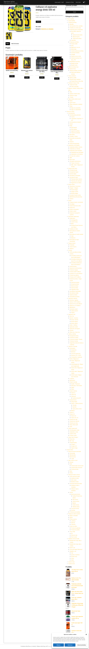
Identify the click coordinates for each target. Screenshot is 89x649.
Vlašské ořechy (76, 506)
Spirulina (74, 407)
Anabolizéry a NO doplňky (74, 145)
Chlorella (74, 405)
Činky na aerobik (74, 86)
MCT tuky (72, 441)
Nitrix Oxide (72, 159)
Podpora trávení (71, 243)
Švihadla (73, 54)
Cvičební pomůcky (72, 22)
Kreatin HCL (72, 207)
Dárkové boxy (73, 68)
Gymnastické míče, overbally (76, 26)
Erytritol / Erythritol (75, 554)
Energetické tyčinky (74, 335)
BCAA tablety (74, 129)
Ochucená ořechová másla (76, 483)
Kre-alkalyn (72, 204)
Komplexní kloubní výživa (75, 195)
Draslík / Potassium (75, 384)
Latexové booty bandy (77, 35)
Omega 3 (73, 444)
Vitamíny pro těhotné (74, 421)
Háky (71, 92)
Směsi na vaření (73, 526)
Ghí (72, 533)
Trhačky (71, 97)
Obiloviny (73, 522)
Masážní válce (74, 65)
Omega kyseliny (73, 442)
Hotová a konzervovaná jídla (74, 451)
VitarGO (72, 312)
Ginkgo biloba (74, 401)
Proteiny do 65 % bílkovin (75, 277)
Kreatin (69, 200)
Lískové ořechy (76, 501)
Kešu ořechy (75, 499)
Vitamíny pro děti (73, 419)
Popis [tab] (7, 43)
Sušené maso (71, 562)
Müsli (71, 471)
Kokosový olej (74, 535)
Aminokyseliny (71, 113)
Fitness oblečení (72, 76)
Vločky (71, 472)
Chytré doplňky (71, 20)
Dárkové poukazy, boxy (73, 67)
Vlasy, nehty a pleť (74, 424)
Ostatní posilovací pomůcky (77, 51)
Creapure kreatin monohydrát (76, 202)
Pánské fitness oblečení (75, 79)
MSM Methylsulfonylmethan (76, 197)
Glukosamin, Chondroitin (75, 186)
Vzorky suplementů (72, 428)
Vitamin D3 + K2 (74, 417)
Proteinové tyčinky (74, 341)
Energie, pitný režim (72, 168)
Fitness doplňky (70, 19)
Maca (72, 223)
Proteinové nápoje (74, 270)
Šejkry (71, 106)
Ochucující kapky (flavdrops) (76, 549)
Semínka (73, 510)
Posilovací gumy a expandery (76, 29)
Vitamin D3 (72, 414)
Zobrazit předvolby (81, 645)
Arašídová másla (75, 478)
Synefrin (71, 330)
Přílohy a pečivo (73, 519)
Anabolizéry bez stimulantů (77, 152)
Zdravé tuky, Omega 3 (73, 437)
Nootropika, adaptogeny (73, 216)
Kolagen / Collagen (74, 188)
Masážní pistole (74, 63)
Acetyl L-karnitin (74, 319)
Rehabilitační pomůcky (75, 61)
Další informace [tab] (15, 43)
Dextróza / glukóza (74, 300)
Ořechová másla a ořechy (74, 474)
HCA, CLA (72, 316)
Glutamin (72, 141)
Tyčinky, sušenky (72, 334)
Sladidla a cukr (73, 551)
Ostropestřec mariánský (76, 357)
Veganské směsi (75, 289)
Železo (72, 389)
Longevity (72, 378)
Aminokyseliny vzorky (74, 430)
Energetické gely (73, 170)
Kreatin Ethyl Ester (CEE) (75, 205)
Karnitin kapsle (74, 321)
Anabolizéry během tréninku (76, 147)
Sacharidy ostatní (74, 309)
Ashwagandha (74, 220)
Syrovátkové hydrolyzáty (75, 291)
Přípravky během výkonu (76, 179)
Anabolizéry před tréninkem (76, 150)
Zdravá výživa (70, 2)
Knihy (72, 45)
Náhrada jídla (73, 455)
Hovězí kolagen (74, 189)
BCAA (71, 125)
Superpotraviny (73, 400)
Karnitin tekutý (74, 323)
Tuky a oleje (72, 531)
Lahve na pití (72, 102)
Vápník (72, 387)
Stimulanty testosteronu (75, 161)
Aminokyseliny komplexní (75, 122)
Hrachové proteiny (75, 282)
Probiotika (72, 245)
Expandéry (73, 40)
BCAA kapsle (74, 127)
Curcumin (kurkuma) (75, 353)
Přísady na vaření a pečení (74, 513)
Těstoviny (73, 524)
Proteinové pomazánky (75, 512)
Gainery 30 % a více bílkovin (76, 303)
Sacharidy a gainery (72, 298)
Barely (71, 100)
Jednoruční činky (73, 84)
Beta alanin (72, 134)
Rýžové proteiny (74, 286)
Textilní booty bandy (77, 38)
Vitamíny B (73, 396)
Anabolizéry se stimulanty (47, 29)
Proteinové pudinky (75, 529)
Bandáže (72, 24)
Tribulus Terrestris (75, 163)
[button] (86, 634)
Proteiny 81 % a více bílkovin (76, 273)
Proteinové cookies (74, 337)
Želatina (71, 198)
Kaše (71, 464)
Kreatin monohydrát (74, 209)
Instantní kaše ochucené (76, 467)
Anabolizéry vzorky (74, 432)
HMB (71, 157)
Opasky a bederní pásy (75, 93)
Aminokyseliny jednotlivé (75, 115)
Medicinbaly (73, 49)
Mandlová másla (74, 481)
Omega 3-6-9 (74, 446)
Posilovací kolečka (75, 52)
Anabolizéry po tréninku (75, 148)
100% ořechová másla (75, 476)
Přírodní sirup (74, 556)
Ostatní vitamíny (73, 391)
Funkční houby (74, 222)
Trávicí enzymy (73, 246)
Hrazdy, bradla (74, 43)
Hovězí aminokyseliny (74, 143)
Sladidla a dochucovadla (73, 538)
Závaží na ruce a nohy (76, 56)
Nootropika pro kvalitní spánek (76, 234)
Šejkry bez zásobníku (76, 108)
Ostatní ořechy (76, 505)
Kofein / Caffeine (73, 325)
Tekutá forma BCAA (75, 132)
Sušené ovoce (71, 563)
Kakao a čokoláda (74, 515)
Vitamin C (72, 412)
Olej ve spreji (74, 537)
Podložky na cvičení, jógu (75, 27)
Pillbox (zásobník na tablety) (76, 104)
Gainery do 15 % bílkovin (75, 305)
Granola (71, 462)
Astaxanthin (73, 350)
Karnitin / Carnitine (74, 318)
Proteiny (78, 2)
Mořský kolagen (74, 193)
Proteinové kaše (74, 469)
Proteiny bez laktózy (74, 275)
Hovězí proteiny (73, 266)
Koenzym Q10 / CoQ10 (76, 355)
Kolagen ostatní (74, 191)
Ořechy (71, 492)
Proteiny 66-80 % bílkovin (75, 271)
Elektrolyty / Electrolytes (76, 385)
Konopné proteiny (75, 284)
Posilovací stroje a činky (73, 83)
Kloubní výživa (71, 184)
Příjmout (58, 645)
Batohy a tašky (73, 77)
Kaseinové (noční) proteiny (76, 268)
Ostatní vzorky (73, 433)
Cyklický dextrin (74, 310)
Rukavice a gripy (73, 95)
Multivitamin (72, 380)
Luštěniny (73, 521)
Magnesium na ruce (75, 47)
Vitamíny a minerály (72, 346)
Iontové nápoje (73, 173)
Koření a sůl (72, 547)
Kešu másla (73, 480)
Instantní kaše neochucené (77, 465)
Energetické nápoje (74, 172)
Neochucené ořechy (75, 494)
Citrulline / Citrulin (74, 136)
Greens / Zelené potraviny (77, 403)
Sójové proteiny (74, 287)
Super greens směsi (77, 408)
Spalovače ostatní (74, 327)
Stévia (72, 558)
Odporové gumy (76, 36)
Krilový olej (72, 439)
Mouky (71, 517)
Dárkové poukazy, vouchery (76, 70)
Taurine (72, 116)
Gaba (72, 236)
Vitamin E (73, 392)
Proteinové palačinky (75, 528)
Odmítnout (70, 645)
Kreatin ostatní (73, 211)
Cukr (72, 553)
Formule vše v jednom (75, 156)
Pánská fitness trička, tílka (77, 81)
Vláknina (71, 248)
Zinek (71, 426)
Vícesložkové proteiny (74, 296)
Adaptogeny (72, 218)
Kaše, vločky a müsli (72, 460)
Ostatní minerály (73, 382)
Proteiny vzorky (73, 435)
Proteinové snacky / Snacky (76, 339)
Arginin (71, 124)
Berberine (73, 351)
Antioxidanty (72, 348)
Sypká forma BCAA (75, 131)
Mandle (74, 503)
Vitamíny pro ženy (74, 423)
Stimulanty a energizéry (75, 175)
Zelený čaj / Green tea (75, 332)
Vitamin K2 (73, 394)
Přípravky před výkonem (76, 181)
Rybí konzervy (73, 456)
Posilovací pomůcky (74, 42)
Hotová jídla (72, 453)
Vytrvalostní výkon (74, 177)
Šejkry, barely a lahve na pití (74, 99)
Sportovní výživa (9, 2)
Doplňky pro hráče (74, 229)
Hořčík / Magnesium (74, 359)
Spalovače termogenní (75, 328)
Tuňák (72, 458)
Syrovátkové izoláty (74, 293)
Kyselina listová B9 (77, 398)
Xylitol (72, 560)
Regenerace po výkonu (76, 182)
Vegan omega (74, 448)
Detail (38, 21)
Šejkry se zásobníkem (76, 109)
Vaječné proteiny (73, 294)
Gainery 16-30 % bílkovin (75, 302)
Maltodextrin (72, 307)
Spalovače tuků (59, 2)
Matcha (72, 410)
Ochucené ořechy (75, 508)
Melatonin (73, 238)
